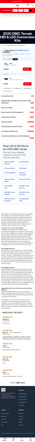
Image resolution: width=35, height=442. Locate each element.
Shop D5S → (27, 69)
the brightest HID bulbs (24, 200)
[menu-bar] (32, 5)
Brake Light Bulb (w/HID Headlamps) (12, 112)
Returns (3, 419)
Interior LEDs (22, 402)
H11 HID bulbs (23, 168)
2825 (32, 117)
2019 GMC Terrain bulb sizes (24, 186)
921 (32, 107)
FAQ (2, 425)
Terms (20, 422)
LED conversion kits (24, 179)
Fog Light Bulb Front (7, 96)
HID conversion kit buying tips (9, 200)
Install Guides (5, 413)
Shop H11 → (27, 83)
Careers (21, 425)
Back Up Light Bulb (7, 107)
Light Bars (21, 405)
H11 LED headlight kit (10, 172)
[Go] (30, 10)
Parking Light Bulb (6, 121)
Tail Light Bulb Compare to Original (11, 126)
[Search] (2, 5)
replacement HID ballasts (9, 180)
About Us (21, 413)
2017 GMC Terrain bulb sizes (24, 193)
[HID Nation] (17, 5)
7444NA (30, 122)
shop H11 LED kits (24, 161)
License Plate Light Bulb (8, 117)
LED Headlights (23, 393)
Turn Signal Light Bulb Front (9, 131)
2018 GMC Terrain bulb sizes (9, 193)
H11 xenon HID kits (9, 168)
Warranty (4, 416)
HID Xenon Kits (23, 396)
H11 (32, 96)
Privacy (21, 419)
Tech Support (5, 422)
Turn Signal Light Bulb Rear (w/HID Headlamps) (15, 136)
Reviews (21, 416)
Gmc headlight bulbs (8, 186)
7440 (32, 112)
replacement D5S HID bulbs (9, 163)
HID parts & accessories (22, 173)
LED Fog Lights (23, 399)
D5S (32, 103)
